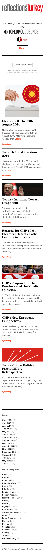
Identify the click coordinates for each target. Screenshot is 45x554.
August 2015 (8, 440)
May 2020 (6, 432)
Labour (5, 515)
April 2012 (6, 463)
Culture (5, 477)
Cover (5, 474)
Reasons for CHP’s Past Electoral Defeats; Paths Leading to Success (19, 234)
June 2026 (7, 420)
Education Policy (9, 483)
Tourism (6, 535)
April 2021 (6, 426)
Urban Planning (9, 538)
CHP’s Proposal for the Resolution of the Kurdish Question (21, 286)
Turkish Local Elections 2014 (19, 154)
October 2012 (8, 455)
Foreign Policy (8, 495)
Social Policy (8, 530)
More (18, 139)
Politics (5, 524)
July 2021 (6, 423)
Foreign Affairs (9, 492)
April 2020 (7, 434)
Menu (21, 48)
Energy (5, 486)
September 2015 (9, 437)
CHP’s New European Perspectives (18, 319)
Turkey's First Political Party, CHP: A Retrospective (18, 369)
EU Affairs (6, 489)
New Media (7, 521)
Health (5, 503)
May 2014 (6, 449)
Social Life (7, 527)
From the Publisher (11, 498)
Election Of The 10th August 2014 (17, 123)
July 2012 (6, 458)
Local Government (10, 518)
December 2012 (9, 452)
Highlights (7, 506)
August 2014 (8, 446)
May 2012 (6, 461)
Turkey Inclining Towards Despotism (21, 201)
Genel (5, 501)
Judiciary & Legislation (12, 512)
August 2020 (8, 429)
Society (5, 533)
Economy (6, 480)
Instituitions (8, 509)
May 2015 (6, 443)
